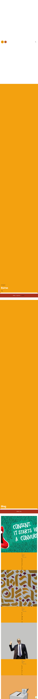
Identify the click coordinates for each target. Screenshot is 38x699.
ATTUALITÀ (3, 285)
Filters (23, 295)
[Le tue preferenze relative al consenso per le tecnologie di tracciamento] (36, 697)
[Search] (35, 42)
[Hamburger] (2, 42)
